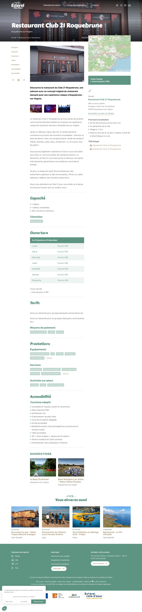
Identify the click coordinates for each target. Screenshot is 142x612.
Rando (17, 556)
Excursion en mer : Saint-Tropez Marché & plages (23, 533)
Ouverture (15, 56)
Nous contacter (98, 563)
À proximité (15, 73)
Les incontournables (76, 5)
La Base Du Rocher (39, 479)
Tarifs (13, 60)
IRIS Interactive (101, 581)
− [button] (90, 40)
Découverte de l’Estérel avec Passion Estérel (54, 533)
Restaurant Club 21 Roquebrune (107, 145)
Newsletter (57, 568)
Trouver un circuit (52, 5)
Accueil (13, 37)
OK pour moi (38, 601)
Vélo (16, 560)
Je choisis (24, 601)
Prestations (15, 64)
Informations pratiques (60, 564)
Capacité (14, 52)
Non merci (9, 601)
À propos (14, 47)
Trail (16, 568)
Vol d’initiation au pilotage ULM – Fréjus (86, 533)
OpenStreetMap (126, 71)
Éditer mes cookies (64, 581)
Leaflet (118, 71)
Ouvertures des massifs (60, 556)
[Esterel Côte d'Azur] (19, 5)
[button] (4, 608)
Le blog (95, 5)
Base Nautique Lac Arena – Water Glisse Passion (71, 480)
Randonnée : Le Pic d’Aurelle (112, 533)
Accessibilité (15, 69)
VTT (16, 564)
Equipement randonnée (60, 560)
